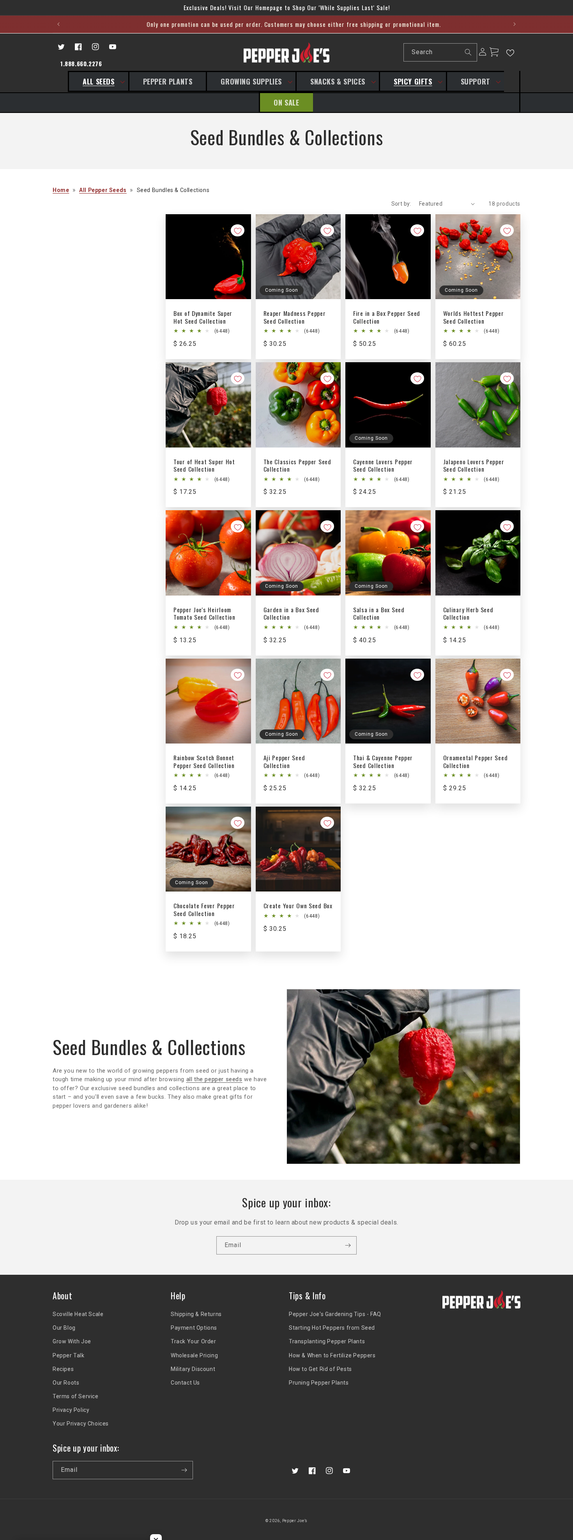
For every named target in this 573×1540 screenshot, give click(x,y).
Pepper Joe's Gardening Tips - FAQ (335, 1314)
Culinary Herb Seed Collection (468, 613)
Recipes (63, 1369)
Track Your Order (193, 1341)
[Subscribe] (347, 1245)
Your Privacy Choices (81, 1423)
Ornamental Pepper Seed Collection (475, 761)
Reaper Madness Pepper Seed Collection (295, 317)
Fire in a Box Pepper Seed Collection (386, 317)
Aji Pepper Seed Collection (284, 761)
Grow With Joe (72, 1341)
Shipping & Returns (196, 1314)
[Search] (468, 52)
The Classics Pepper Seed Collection (297, 465)
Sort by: (401, 204)
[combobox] (440, 52)
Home (61, 190)
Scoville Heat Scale (78, 1314)
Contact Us (185, 1383)
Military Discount (193, 1369)
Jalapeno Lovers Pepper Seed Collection (473, 465)
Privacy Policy (71, 1410)
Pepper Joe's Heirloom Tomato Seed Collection (204, 613)
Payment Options (194, 1328)
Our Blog (64, 1328)
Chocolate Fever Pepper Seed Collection (204, 909)
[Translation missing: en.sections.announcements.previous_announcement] (59, 24)
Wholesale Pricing (194, 1355)
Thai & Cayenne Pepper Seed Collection (383, 761)
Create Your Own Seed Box (298, 905)
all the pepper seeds (214, 1079)
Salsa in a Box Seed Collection (379, 613)
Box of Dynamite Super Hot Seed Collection (202, 317)
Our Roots (66, 1383)
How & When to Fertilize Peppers (332, 1355)
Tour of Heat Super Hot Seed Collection (204, 465)
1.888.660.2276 (81, 63)
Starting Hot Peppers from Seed (332, 1328)
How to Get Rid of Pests (320, 1369)
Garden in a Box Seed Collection (291, 613)
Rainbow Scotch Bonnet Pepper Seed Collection (204, 761)
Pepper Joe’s (295, 1521)
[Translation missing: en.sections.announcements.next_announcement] (514, 24)
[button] (98, 81)
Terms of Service (76, 1396)
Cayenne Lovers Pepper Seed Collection (383, 465)
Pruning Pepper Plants (319, 1383)
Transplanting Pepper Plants (327, 1341)
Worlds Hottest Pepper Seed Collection (473, 317)
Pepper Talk (69, 1355)
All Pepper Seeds (103, 190)
